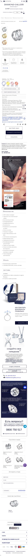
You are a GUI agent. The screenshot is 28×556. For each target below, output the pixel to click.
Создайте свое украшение (14, 350)
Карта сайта (8, 552)
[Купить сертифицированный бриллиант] (14, 417)
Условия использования (20, 551)
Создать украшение (14, 366)
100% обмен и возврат (8, 214)
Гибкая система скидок (8, 245)
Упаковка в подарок (8, 231)
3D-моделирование (8, 221)
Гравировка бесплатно (8, 240)
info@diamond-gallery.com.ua (13, 377)
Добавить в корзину (14, 132)
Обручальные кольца (8, 17)
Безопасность (6, 225)
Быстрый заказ (14, 128)
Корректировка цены (8, 238)
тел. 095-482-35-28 (10, 375)
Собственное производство (10, 236)
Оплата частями (7, 230)
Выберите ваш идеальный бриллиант (14, 371)
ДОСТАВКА (6, 270)
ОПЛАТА (5, 260)
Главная (2, 17)
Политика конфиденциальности (9, 551)
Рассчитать (17, 190)
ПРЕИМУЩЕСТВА (8, 211)
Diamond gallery (14, 6)
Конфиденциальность (8, 223)
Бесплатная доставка (8, 220)
